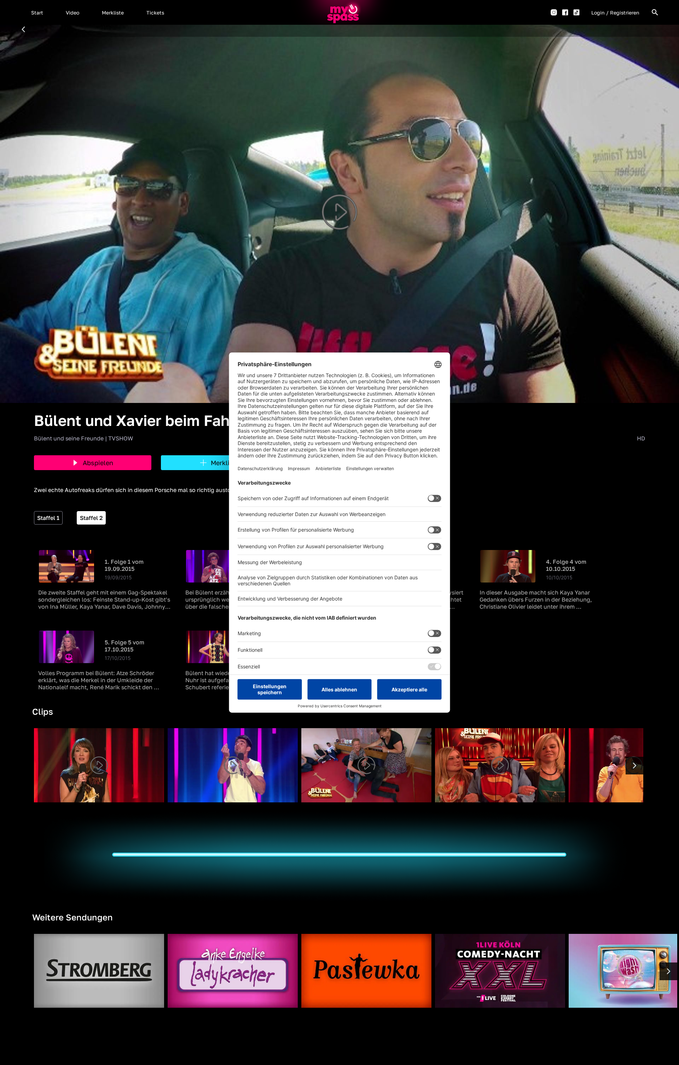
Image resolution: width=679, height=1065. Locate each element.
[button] (37, 12)
